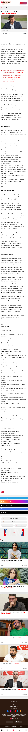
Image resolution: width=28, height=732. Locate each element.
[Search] (7, 730)
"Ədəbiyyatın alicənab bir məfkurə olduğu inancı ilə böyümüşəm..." (13, 71)
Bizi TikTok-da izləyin (7, 505)
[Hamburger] (1, 730)
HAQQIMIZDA (14, 701)
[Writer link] (19, 730)
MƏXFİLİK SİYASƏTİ (14, 708)
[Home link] (13, 730)
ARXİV (14, 704)
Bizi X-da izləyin (6, 512)
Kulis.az (7, 492)
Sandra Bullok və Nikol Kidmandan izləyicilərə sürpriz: (14, 80)
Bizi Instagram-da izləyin (8, 501)
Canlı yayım (22, 2)
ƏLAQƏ (14, 703)
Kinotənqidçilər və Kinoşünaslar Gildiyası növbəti (13, 76)
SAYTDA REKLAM (14, 706)
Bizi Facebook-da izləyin (8, 509)
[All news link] (26, 730)
